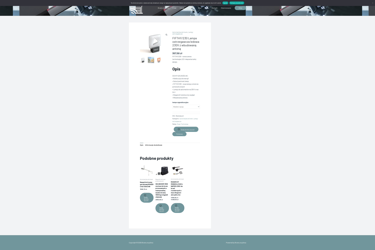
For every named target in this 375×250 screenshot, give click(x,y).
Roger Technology (182, 124)
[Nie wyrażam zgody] (373, 3)
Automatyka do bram (179, 32)
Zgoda (225, 3)
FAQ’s (206, 8)
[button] (240, 8)
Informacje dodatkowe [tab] (153, 145)
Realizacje (191, 8)
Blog (199, 8)
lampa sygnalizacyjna (180, 102)
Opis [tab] (141, 145)
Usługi (182, 8)
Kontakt (215, 8)
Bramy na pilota (163, 8)
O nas (174, 8)
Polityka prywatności (236, 3)
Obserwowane (226, 8)
